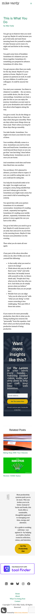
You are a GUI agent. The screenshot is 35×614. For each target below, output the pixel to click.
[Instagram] (23, 583)
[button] (4, 610)
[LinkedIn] (6, 583)
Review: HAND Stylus (12, 476)
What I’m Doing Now (17, 599)
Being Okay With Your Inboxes (15, 453)
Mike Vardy (10, 3)
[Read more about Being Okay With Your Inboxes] (17, 442)
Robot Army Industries (21, 612)
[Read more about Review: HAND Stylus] (17, 465)
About (17, 596)
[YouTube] (12, 583)
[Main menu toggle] (31, 3)
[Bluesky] (17, 583)
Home (17, 594)
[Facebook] (28, 583)
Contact (17, 601)
